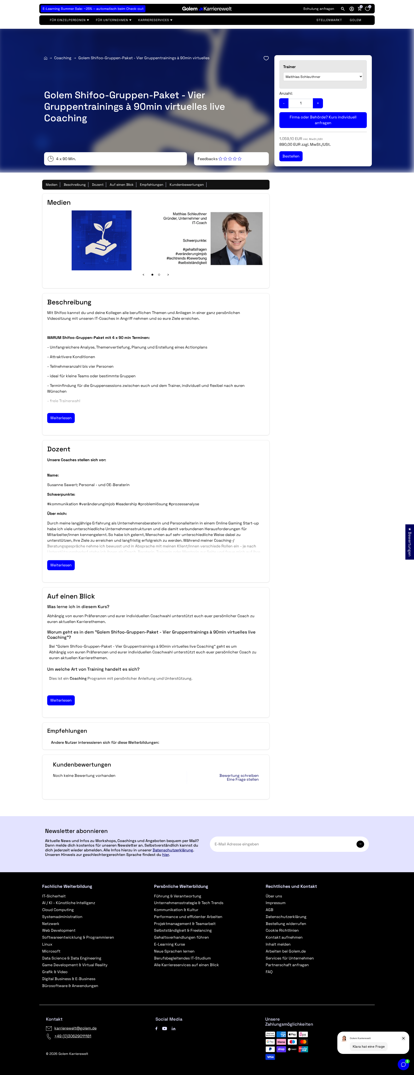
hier (165, 854)
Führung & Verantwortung (177, 896)
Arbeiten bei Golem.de (286, 951)
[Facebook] (156, 1028)
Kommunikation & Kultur (176, 909)
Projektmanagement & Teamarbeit (185, 923)
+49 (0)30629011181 (72, 1036)
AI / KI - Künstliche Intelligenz (68, 902)
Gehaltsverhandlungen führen (181, 937)
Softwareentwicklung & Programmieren (78, 937)
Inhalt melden (278, 944)
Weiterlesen (61, 417)
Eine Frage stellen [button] (243, 779)
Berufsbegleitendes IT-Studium (182, 958)
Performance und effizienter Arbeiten (188, 916)
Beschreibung (75, 184)
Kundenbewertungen (187, 184)
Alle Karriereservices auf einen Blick (186, 964)
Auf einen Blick (122, 184)
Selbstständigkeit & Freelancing (183, 930)
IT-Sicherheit (54, 896)
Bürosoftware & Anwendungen (70, 985)
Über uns (274, 896)
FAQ (269, 971)
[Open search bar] (342, 9)
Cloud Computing (58, 909)
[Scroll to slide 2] (159, 275)
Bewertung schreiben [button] (239, 776)
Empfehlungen (151, 184)
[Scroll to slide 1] (152, 275)
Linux (47, 944)
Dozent (98, 184)
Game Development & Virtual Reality (75, 964)
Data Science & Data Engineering (71, 958)
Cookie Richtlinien (282, 930)
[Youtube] (164, 1028)
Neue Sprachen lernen (174, 951)
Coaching (62, 57)
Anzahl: (286, 93)
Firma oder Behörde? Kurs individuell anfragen (323, 120)
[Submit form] (360, 844)
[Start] (45, 58)
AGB (269, 909)
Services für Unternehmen (290, 958)
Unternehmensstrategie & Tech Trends (188, 902)
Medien (52, 184)
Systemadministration (62, 916)
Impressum (276, 902)
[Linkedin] (173, 1028)
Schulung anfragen (318, 8)
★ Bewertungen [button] (409, 541)
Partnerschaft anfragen (287, 964)
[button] (351, 9)
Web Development (58, 930)
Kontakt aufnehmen (284, 937)
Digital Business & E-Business (68, 978)
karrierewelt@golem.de (75, 1028)
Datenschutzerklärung (173, 850)
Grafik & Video (55, 971)
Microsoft (51, 951)
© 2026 (67, 1054)
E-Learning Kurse (169, 944)
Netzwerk (50, 923)
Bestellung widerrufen (286, 923)
